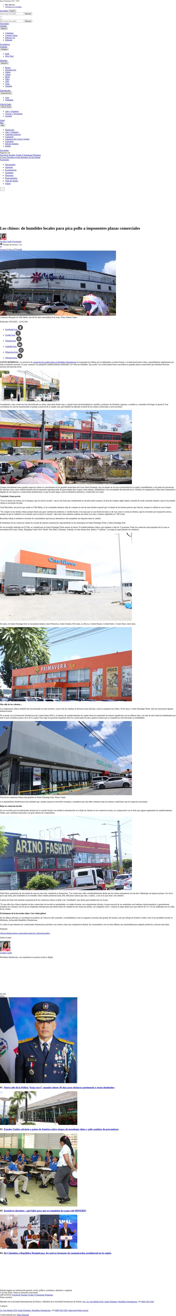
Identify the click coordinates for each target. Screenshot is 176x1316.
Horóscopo (9, 130)
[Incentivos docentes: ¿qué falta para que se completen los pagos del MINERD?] (88, 1170)
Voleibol (8, 86)
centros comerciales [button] (20, 933)
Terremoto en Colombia (13, 7)
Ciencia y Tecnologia (13, 114)
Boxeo (8, 67)
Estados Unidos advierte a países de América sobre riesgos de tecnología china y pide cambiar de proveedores (61, 1129)
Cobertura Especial (13, 134)
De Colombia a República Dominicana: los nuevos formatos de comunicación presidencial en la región (57, 1253)
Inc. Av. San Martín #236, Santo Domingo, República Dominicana (110, 1302)
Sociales (8, 116)
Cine (7, 98)
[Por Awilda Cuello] (3, 239)
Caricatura (9, 141)
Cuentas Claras (11, 35)
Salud (2, 120)
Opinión (3, 26)
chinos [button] (2, 933)
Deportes (3, 60)
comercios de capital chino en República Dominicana (54, 362)
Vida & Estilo (5, 104)
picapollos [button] (46, 933)
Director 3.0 (10, 38)
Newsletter (4, 150)
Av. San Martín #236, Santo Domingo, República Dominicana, (25, 1310)
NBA (7, 79)
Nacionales (4, 24)
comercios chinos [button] (35, 933)
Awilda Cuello (6, 241)
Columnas (9, 33)
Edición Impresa (11, 144)
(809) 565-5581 (147, 1302)
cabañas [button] (8, 933)
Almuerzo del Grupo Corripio (17, 139)
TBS (7, 81)
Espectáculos (5, 90)
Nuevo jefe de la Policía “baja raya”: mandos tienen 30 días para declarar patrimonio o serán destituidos (59, 1087)
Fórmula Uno (10, 70)
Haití (7, 54)
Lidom (8, 74)
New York (9, 56)
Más (1, 123)
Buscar (28, 14)
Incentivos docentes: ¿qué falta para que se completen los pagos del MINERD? (45, 1210)
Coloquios (9, 137)
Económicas (5, 44)
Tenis (7, 84)
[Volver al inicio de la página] (2, 189)
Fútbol (7, 72)
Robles (8, 146)
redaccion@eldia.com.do (78, 1310)
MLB (7, 77)
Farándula (9, 100)
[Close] (1, 19)
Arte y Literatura (12, 111)
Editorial (8, 40)
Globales (3, 47)
